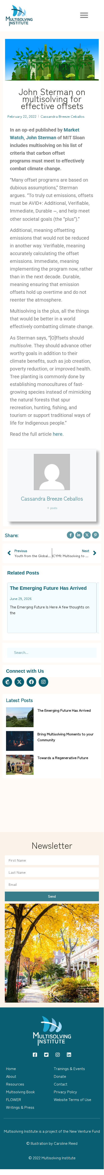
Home (11, 1068)
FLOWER (13, 1099)
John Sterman (41, 137)
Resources (15, 1084)
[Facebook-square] (35, 1055)
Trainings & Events (69, 1068)
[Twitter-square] (46, 1055)
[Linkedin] (69, 1055)
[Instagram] (43, 682)
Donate (60, 1076)
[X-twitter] (19, 682)
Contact (60, 1084)
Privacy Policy (65, 1091)
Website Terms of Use (72, 1099)
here (57, 434)
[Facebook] (31, 682)
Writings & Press (20, 1107)
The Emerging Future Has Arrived (48, 588)
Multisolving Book (20, 1091)
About (11, 1076)
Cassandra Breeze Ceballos (52, 498)
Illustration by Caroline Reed (54, 1143)
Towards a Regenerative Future (62, 757)
